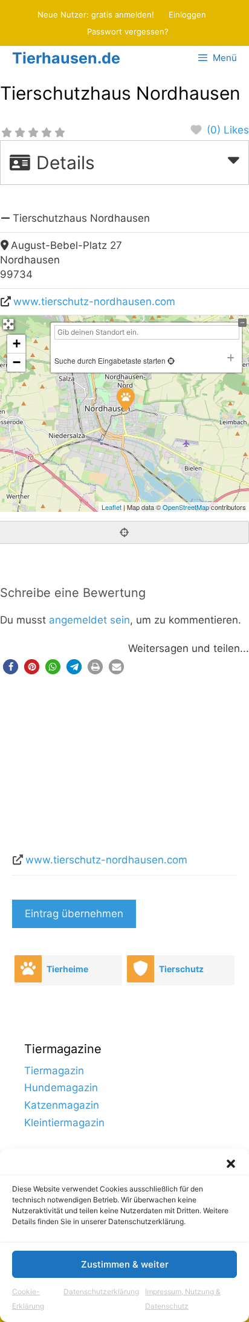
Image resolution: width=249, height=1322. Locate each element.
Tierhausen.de (66, 58)
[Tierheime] (28, 968)
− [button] (17, 362)
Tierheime (67, 969)
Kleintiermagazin (64, 1123)
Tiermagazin (54, 1071)
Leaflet (111, 507)
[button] (231, 1164)
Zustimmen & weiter (125, 1264)
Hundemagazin (61, 1088)
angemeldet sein (89, 620)
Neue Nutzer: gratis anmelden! (95, 14)
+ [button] (17, 343)
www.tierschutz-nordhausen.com (94, 301)
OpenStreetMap (186, 507)
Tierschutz (181, 969)
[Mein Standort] (170, 360)
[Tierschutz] (140, 968)
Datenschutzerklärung (101, 1291)
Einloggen (187, 14)
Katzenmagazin (61, 1105)
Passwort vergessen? (128, 31)
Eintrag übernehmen (74, 914)
